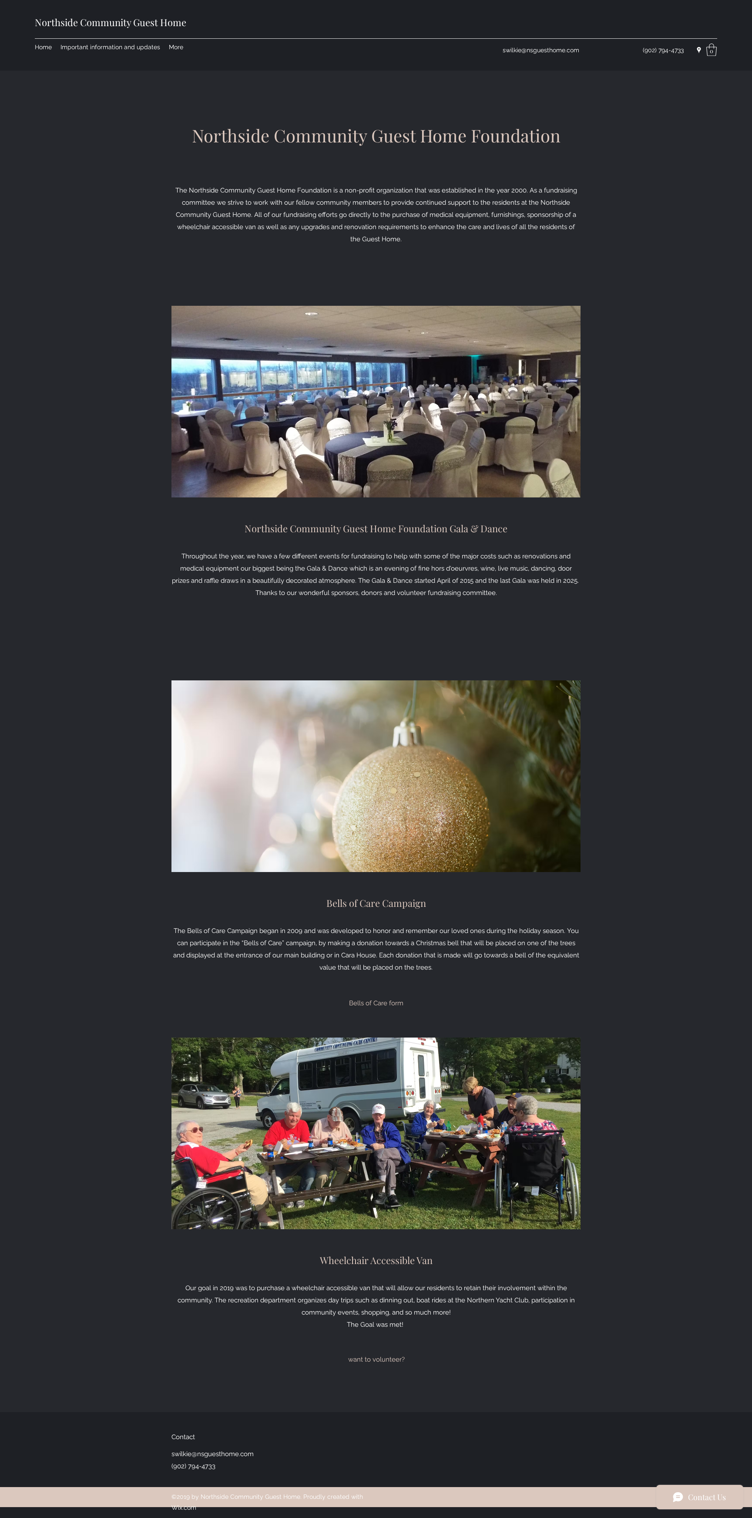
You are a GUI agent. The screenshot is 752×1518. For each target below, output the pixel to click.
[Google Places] (699, 50)
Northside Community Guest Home (110, 22)
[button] (711, 50)
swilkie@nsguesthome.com (541, 50)
